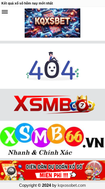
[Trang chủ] (52, 87)
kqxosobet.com (72, 185)
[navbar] (5, 11)
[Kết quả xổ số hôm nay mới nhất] (53, 23)
